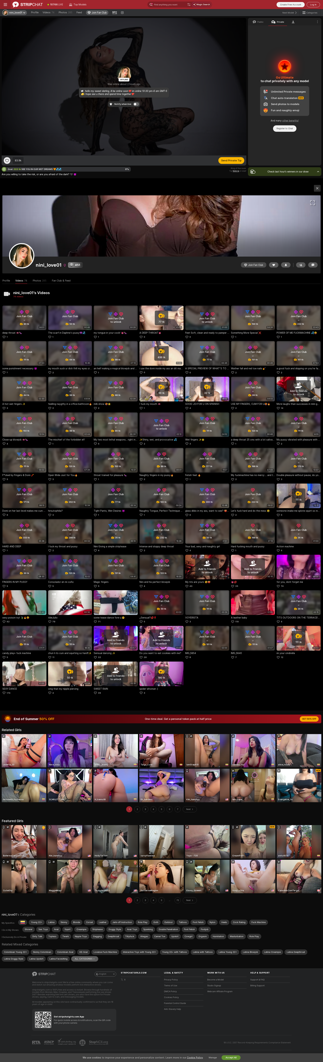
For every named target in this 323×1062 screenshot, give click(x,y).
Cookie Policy (195, 1057)
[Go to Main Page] (27, 4)
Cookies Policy (171, 997)
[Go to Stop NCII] (99, 1043)
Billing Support (257, 985)
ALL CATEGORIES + (85, 959)
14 (282, 408)
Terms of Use (170, 985)
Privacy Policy (171, 980)
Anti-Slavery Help (172, 1009)
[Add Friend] (301, 265)
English (102, 974)
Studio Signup (214, 985)
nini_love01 (9, 914)
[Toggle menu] (5, 4)
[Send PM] (313, 265)
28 (145, 657)
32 (99, 657)
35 (236, 586)
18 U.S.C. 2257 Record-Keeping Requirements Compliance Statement (257, 1042)
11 (53, 657)
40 (190, 586)
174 (8, 693)
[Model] (317, 188)
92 (8, 621)
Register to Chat (285, 128)
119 (237, 621)
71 (99, 621)
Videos (49, 12)
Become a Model (215, 980)
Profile (35, 12)
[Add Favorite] (7, 160)
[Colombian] (22, 922)
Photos (65, 12)
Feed (79, 12)
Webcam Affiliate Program (219, 991)
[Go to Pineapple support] (82, 1042)
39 (99, 693)
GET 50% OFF (309, 719)
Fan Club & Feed (61, 280)
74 (282, 586)
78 (53, 621)
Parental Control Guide (175, 1003)
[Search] (189, 4)
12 (282, 657)
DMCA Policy (170, 991)
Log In (313, 4)
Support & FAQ (257, 980)
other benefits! (290, 120)
